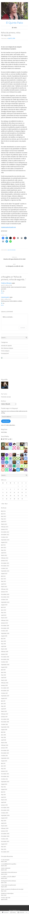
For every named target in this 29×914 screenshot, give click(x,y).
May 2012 (3, 787)
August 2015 (4, 760)
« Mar (2, 503)
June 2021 (3, 578)
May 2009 (3, 820)
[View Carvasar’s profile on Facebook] (1, 439)
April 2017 (3, 708)
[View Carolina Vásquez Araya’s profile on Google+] (11, 439)
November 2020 (5, 597)
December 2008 (5, 833)
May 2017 (3, 706)
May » (6, 503)
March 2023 (4, 524)
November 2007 (5, 841)
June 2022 (3, 547)
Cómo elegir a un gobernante (8, 885)
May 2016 (3, 737)
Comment (22, 327)
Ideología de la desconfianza (8, 881)
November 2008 (5, 836)
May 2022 (3, 550)
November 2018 (5, 659)
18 (2, 495)
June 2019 (3, 641)
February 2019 (4, 651)
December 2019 (5, 625)
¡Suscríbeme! (6, 421)
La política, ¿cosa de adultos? (8, 876)
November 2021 (5, 565)
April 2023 (3, 521)
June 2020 (3, 610)
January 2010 (4, 805)
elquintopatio (5, 297)
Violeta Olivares (6, 283)
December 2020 (5, 594)
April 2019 (3, 646)
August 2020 (4, 604)
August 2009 (4, 818)
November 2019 (5, 628)
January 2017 (4, 716)
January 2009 (4, 831)
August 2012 (4, 784)
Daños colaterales (5, 868)
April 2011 (3, 797)
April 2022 (3, 552)
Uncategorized (11, 249)
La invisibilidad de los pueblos (8, 864)
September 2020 (5, 602)
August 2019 (4, 636)
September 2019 (5, 633)
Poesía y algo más (5, 897)
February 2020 (4, 620)
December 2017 (5, 688)
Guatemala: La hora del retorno (9, 872)
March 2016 (4, 742)
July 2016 (3, 732)
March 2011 (4, 799)
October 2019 (4, 630)
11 (2, 492)
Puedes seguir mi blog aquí (9, 408)
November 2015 (5, 753)
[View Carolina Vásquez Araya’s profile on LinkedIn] (8, 439)
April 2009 (3, 823)
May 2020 (3, 612)
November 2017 (5, 690)
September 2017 (5, 695)
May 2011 (3, 794)
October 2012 (4, 779)
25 (2, 498)
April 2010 (3, 802)
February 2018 (4, 682)
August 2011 (4, 789)
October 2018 (4, 662)
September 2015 (5, 758)
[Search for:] (14, 337)
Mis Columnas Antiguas (7, 348)
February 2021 (4, 589)
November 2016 (5, 721)
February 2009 (4, 828)
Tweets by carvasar (6, 397)
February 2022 (4, 558)
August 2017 (4, 698)
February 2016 (4, 745)
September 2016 (5, 727)
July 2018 (3, 669)
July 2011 (3, 792)
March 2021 (4, 586)
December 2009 (5, 807)
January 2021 (4, 591)
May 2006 (3, 849)
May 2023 (3, 519)
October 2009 (4, 813)
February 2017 (4, 714)
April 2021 (3, 584)
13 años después (5, 859)
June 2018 (3, 672)
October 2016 (4, 724)
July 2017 (3, 701)
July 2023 (3, 513)
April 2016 (3, 740)
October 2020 (4, 599)
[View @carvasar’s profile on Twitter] (3, 439)
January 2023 (4, 529)
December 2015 (5, 750)
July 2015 (3, 763)
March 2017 (4, 711)
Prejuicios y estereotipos (7, 893)
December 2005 (5, 851)
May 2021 (3, 581)
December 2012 (5, 773)
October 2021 (4, 568)
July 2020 (3, 607)
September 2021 (5, 571)
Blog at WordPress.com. (14, 910)
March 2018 (4, 680)
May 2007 (3, 846)
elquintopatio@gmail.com (8, 227)
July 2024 (3, 511)
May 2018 (3, 675)
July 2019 (3, 638)
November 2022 (5, 534)
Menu (15, 27)
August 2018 (4, 667)
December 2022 (5, 532)
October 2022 (4, 537)
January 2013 (4, 771)
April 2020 (3, 615)
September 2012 (5, 781)
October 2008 (4, 839)
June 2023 (3, 516)
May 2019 (3, 643)
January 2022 (4, 560)
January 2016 (4, 747)
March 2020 (4, 617)
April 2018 (3, 677)
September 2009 (5, 815)
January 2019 (4, 654)
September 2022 (5, 539)
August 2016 (4, 729)
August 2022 (4, 542)
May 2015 (3, 768)
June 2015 (3, 766)
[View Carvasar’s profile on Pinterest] (6, 439)
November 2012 (5, 776)
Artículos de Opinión (6, 345)
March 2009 (4, 825)
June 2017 (3, 703)
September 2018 (5, 664)
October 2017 (4, 693)
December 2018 (5, 656)
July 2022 (3, 545)
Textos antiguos (5, 350)
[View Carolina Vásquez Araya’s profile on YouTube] (10, 439)
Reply (2, 293)
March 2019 (4, 649)
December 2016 (5, 719)
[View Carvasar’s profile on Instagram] (5, 439)
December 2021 (5, 563)
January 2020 (4, 623)
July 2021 (3, 576)
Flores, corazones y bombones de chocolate (12, 889)
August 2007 (4, 844)
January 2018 (4, 685)
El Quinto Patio (14, 22)
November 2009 (5, 810)
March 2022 (4, 555)
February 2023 (4, 526)
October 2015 (4, 755)
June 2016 (3, 734)
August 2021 (4, 573)
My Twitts (4, 394)
